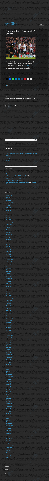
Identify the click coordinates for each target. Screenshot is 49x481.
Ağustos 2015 (9, 334)
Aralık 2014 (8, 347)
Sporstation (9, 173)
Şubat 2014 (8, 364)
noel (6, 87)
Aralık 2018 (8, 271)
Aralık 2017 (8, 290)
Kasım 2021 (8, 215)
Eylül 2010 (8, 421)
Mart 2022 (8, 209)
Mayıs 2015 (8, 339)
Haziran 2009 (9, 447)
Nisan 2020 (8, 244)
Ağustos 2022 (9, 200)
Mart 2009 (8, 452)
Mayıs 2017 (8, 302)
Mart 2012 (8, 393)
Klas (7, 152)
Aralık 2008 (8, 457)
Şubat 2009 (8, 454)
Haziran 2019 (9, 261)
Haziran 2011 (9, 406)
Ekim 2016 (8, 313)
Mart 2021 (8, 229)
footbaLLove (7, 477)
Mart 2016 (8, 325)
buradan (17, 72)
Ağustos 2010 (9, 423)
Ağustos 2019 (9, 258)
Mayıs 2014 (8, 359)
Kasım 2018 (8, 273)
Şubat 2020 (8, 247)
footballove (9, 85)
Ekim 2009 (8, 440)
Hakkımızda (8, 466)
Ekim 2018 (8, 274)
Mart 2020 (8, 246)
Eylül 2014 (8, 352)
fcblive (22, 85)
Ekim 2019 (8, 254)
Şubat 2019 (8, 268)
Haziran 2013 (9, 378)
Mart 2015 (8, 342)
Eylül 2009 (8, 442)
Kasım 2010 (8, 418)
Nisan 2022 (8, 207)
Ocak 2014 (8, 366)
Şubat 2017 (8, 307)
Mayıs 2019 (8, 263)
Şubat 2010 (8, 433)
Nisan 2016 (8, 323)
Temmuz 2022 (9, 202)
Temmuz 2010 (9, 425)
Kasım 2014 (8, 349)
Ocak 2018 (8, 288)
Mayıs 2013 (8, 379)
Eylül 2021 (8, 219)
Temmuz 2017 (9, 298)
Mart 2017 (8, 305)
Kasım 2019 (9, 253)
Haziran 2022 (9, 204)
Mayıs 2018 (8, 281)
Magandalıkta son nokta (12, 180)
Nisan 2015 (8, 340)
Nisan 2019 (8, 264)
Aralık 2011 (8, 398)
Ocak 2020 (8, 249)
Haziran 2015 (9, 337)
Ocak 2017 (8, 308)
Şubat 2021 (8, 231)
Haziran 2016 (9, 320)
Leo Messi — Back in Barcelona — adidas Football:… (18, 172)
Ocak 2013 (8, 386)
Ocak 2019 (8, 269)
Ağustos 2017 (9, 296)
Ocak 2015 (8, 345)
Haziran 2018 (9, 280)
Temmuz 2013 (9, 376)
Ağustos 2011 (9, 403)
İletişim (6, 469)
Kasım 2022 (9, 195)
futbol (26, 85)
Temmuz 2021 (9, 222)
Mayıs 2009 (9, 448)
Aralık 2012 (8, 388)
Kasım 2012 (8, 389)
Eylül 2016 (8, 315)
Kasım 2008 (9, 459)
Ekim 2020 (8, 236)
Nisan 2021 (8, 227)
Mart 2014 (8, 362)
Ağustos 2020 (9, 239)
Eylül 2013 (8, 372)
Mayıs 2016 (8, 322)
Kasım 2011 (8, 399)
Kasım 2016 (9, 312)
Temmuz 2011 (9, 405)
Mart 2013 (8, 383)
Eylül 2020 (8, 237)
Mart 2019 (8, 266)
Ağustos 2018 (9, 278)
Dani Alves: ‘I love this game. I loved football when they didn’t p (21, 157)
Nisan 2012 (8, 391)
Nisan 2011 (8, 410)
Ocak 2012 (8, 396)
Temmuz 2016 (9, 318)
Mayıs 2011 (8, 408)
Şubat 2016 (8, 327)
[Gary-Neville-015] (21, 48)
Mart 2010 (8, 432)
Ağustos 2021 (9, 220)
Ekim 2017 (8, 293)
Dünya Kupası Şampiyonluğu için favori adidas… (17, 182)
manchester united (31, 85)
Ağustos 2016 (9, 317)
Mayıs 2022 (8, 205)
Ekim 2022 (8, 197)
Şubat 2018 (8, 286)
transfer (13, 87)
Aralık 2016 (8, 310)
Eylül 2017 (8, 295)
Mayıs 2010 (8, 428)
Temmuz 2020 (9, 241)
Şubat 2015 (8, 344)
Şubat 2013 (8, 384)
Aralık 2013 (8, 367)
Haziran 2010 (9, 426)
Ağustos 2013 (9, 374)
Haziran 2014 (9, 357)
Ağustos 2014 (9, 354)
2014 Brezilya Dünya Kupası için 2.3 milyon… (16, 175)
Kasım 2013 (8, 369)
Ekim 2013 (8, 371)
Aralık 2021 (8, 214)
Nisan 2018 (8, 283)
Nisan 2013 (8, 381)
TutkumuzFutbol (10, 177)
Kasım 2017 (8, 291)
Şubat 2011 (8, 413)
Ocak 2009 (8, 455)
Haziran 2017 (9, 300)
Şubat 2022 (8, 210)
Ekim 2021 (8, 217)
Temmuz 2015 (9, 335)
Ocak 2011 (8, 415)
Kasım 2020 (9, 234)
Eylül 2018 (8, 276)
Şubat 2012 (8, 394)
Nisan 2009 (8, 450)
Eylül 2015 (8, 332)
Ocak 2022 (8, 212)
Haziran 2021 (9, 224)
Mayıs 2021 (8, 226)
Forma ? (8, 160)
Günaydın (8, 158)
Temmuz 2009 (9, 445)
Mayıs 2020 (8, 242)
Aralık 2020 (8, 232)
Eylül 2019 (8, 256)
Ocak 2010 (8, 435)
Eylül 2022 (8, 198)
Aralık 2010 (8, 416)
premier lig (10, 87)
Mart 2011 (8, 411)
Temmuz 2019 (9, 259)
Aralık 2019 (8, 251)
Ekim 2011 (8, 401)
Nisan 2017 (8, 303)
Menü (41, 24)
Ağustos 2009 (9, 443)
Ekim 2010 (8, 420)
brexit (20, 85)
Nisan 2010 (8, 430)
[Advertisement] (24, 11)
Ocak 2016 (8, 329)
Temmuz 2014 (9, 356)
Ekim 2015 (8, 330)
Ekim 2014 (8, 350)
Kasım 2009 (9, 438)
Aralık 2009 (9, 437)
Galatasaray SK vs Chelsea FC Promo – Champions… (18, 178)
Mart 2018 (8, 285)
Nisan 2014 (8, 361)
